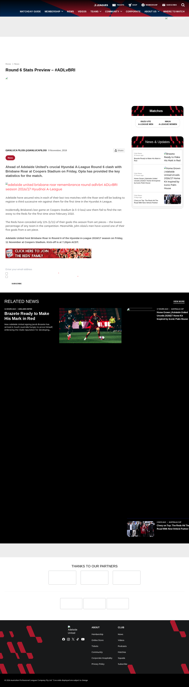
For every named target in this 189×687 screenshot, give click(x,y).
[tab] (145, 123)
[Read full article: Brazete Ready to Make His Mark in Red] (172, 157)
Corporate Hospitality (102, 658)
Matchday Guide (30, 11)
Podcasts (122, 646)
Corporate (133, 11)
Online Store (97, 640)
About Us (150, 11)
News (70, 11)
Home (8, 64)
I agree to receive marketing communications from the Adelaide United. (43, 277)
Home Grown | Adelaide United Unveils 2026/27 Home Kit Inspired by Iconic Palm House (147, 181)
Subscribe (17, 284)
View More (179, 301)
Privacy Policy (28, 273)
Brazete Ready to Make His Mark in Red (26, 316)
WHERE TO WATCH (174, 11)
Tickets (95, 646)
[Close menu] (180, 678)
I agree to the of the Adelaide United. (34, 273)
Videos (82, 11)
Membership (52, 11)
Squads (121, 658)
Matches (122, 652)
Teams (94, 11)
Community (112, 11)
